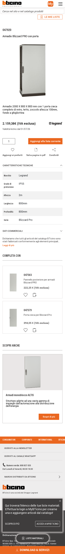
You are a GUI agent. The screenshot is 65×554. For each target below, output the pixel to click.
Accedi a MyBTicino (48, 523)
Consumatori (9, 440)
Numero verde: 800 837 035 (18, 466)
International (45, 440)
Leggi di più (8, 245)
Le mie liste (52, 16)
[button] (50, 4)
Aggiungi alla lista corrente (45, 141)
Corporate (27, 440)
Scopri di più (49, 416)
